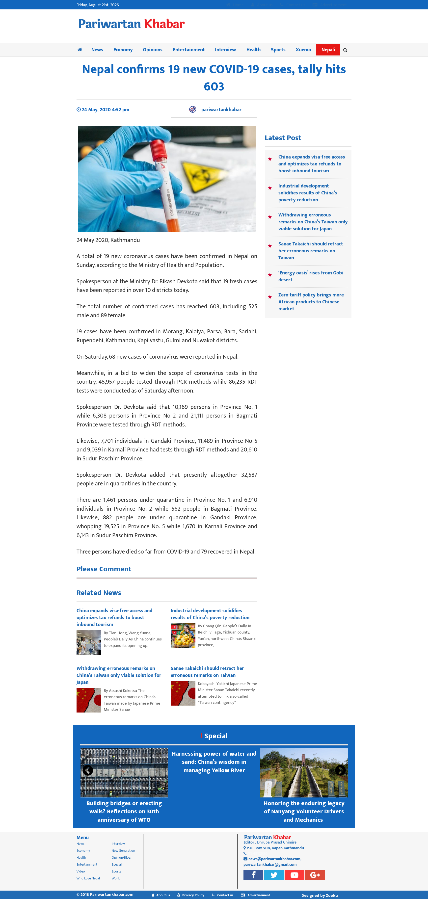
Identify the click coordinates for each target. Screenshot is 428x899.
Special (216, 736)
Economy (123, 50)
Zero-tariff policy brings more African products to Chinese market (311, 302)
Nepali (328, 50)
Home (238, 5)
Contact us (295, 5)
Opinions (152, 50)
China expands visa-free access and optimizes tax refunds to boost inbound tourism (311, 164)
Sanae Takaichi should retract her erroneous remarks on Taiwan (310, 251)
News (97, 50)
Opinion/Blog (121, 857)
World (116, 878)
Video (81, 871)
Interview (225, 50)
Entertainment (189, 50)
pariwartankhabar (221, 110)
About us (264, 5)
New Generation (123, 850)
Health (253, 50)
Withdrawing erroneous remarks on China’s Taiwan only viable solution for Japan (313, 222)
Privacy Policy (193, 895)
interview (118, 843)
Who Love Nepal (88, 878)
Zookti (332, 895)
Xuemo (303, 50)
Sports (278, 50)
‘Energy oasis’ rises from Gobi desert (311, 276)
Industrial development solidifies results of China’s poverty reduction (307, 193)
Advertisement (333, 5)
